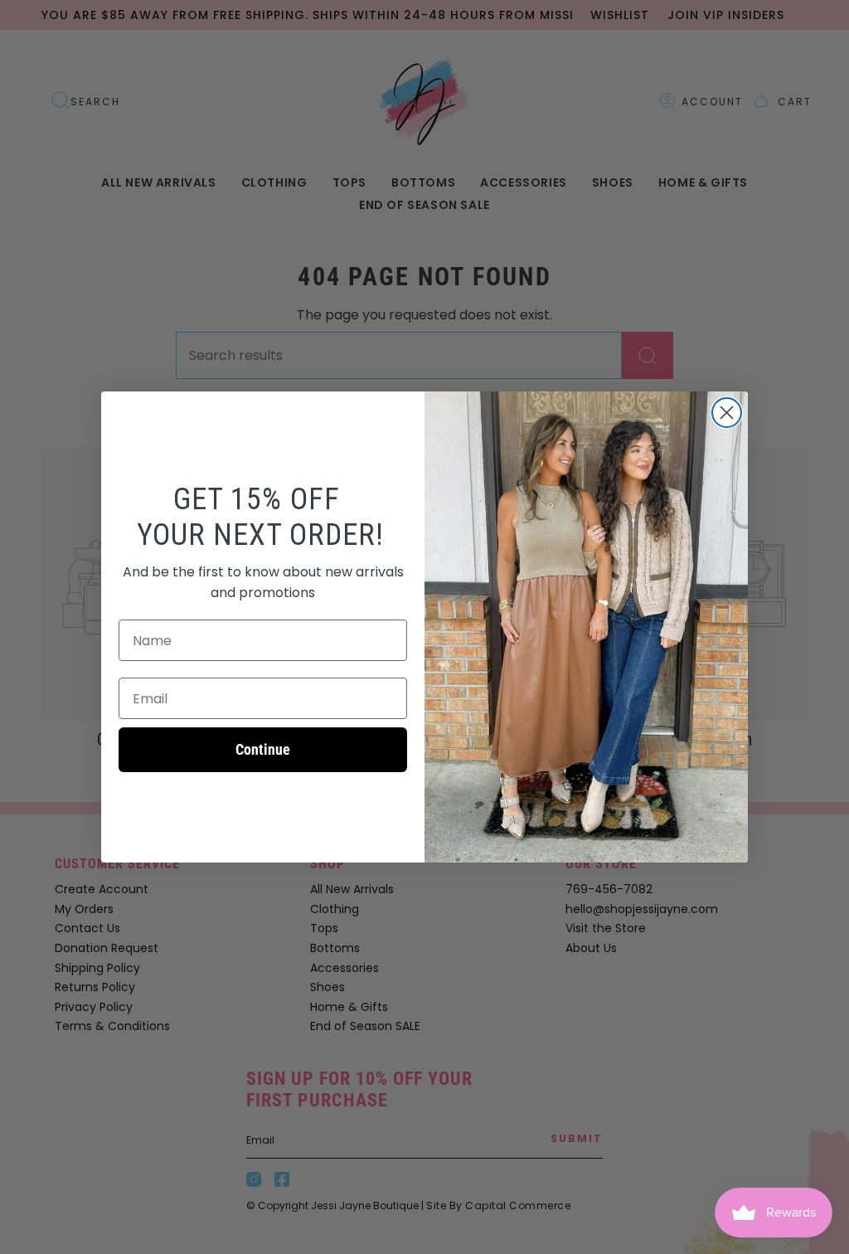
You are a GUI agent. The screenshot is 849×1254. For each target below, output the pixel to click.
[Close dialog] (726, 412)
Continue (262, 749)
